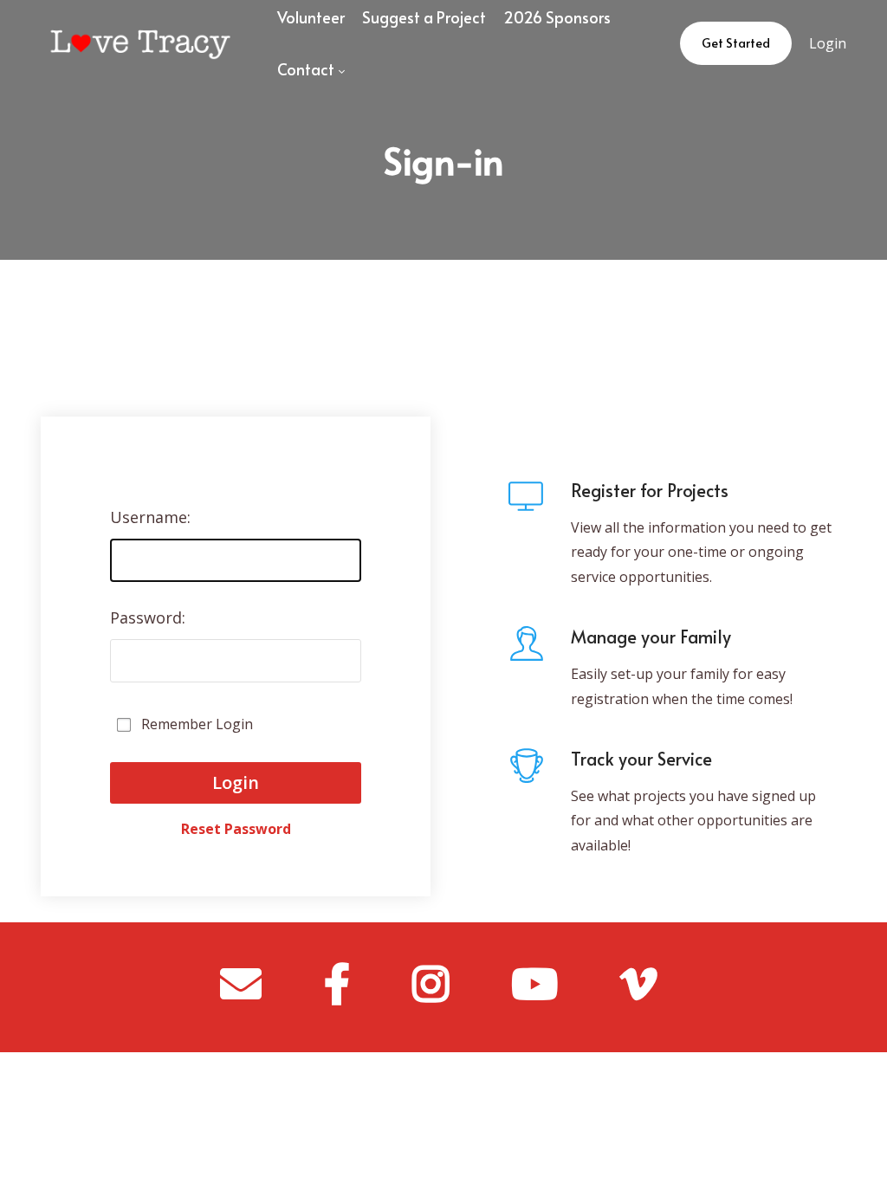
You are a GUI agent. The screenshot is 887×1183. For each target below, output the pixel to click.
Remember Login (197, 724)
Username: (150, 517)
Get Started (736, 43)
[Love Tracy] (141, 43)
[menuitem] (311, 69)
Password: (147, 617)
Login (827, 43)
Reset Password (236, 820)
